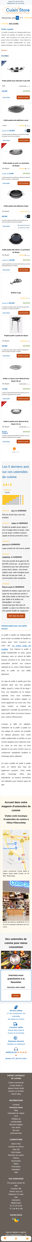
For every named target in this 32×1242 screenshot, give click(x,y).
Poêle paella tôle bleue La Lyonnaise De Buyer (16, 251)
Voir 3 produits (24, 140)
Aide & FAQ (16, 1144)
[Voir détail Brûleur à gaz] (16, 282)
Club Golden (16, 1152)
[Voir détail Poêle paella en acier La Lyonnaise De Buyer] (16, 152)
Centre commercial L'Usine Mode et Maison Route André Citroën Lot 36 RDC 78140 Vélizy (16, 1088)
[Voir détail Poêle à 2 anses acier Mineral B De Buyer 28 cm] (16, 367)
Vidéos (16, 1164)
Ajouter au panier (23, 97)
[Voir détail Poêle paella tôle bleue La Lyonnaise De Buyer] (16, 239)
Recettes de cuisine (16, 1155)
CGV (16, 1116)
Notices (16, 1158)
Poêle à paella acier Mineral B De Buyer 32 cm (16, 423)
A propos (16, 1105)
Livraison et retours (16, 1147)
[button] (17, 18)
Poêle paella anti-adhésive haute (16, 206)
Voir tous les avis (16, 616)
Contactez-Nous (16, 1107)
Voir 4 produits (24, 312)
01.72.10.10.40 (16, 1206)
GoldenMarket (15, 1235)
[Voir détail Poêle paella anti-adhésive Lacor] (16, 109)
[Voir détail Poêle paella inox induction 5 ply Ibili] (16, 70)
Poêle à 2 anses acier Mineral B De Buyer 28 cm (16, 380)
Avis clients (16, 1127)
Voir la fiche (6, 97)
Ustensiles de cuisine (16, 1113)
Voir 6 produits (24, 270)
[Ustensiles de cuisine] (16, 9)
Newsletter (16, 1169)
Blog (16, 1110)
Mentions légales (16, 1125)
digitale (15, 1232)
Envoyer (16, 995)
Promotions (16, 1167)
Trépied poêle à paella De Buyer (16, 335)
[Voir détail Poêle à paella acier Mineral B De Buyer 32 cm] (16, 410)
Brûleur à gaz (16, 293)
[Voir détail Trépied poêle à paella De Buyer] (16, 324)
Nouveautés (16, 1161)
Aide (16, 1172)
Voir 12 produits (23, 183)
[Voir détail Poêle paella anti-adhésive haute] (16, 195)
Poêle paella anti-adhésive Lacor (16, 120)
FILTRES (5, 56)
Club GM (16, 1149)
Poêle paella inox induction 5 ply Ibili (16, 81)
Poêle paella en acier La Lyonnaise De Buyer (16, 164)
